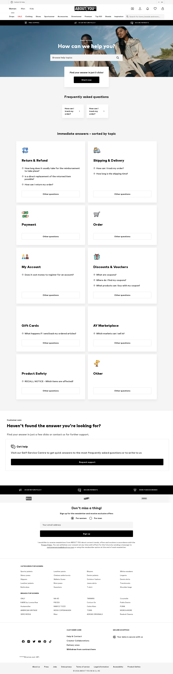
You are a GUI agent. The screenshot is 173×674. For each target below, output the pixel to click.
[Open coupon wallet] (132, 8)
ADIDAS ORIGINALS (95, 614)
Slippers (24, 579)
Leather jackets (27, 583)
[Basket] (162, 8)
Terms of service (83, 667)
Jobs (55, 667)
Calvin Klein (91, 606)
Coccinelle (124, 599)
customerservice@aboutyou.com (60, 547)
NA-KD (56, 599)
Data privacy (66, 667)
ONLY (23, 599)
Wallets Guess (59, 579)
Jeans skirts (92, 583)
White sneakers (126, 572)
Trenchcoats (125, 583)
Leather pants (60, 572)
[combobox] (86, 57)
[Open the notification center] (147, 8)
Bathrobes (25, 587)
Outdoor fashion (94, 579)
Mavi (55, 614)
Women (12, 8)
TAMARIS (90, 599)
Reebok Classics (126, 614)
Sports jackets (27, 572)
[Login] (140, 8)
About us (36, 667)
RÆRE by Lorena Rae (29, 603)
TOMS (89, 610)
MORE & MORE (126, 610)
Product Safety (134, 667)
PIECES (57, 603)
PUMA (122, 606)
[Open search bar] (126, 16)
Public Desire (125, 603)
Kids (32, 8)
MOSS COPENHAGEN (62, 610)
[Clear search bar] (162, 16)
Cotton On (91, 603)
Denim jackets (92, 575)
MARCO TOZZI (60, 606)
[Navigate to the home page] (35, 631)
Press (46, 667)
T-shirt (89, 587)
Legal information (101, 667)
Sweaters (58, 587)
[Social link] (23, 641)
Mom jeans (58, 583)
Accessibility (118, 667)
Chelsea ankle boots (62, 575)
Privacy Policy (46, 545)
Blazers (90, 572)
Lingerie (123, 575)
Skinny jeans (25, 575)
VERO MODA (26, 614)
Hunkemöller (26, 606)
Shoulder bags (126, 587)
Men (23, 8)
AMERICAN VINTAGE (29, 610)
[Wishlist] (155, 8)
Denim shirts (125, 579)
